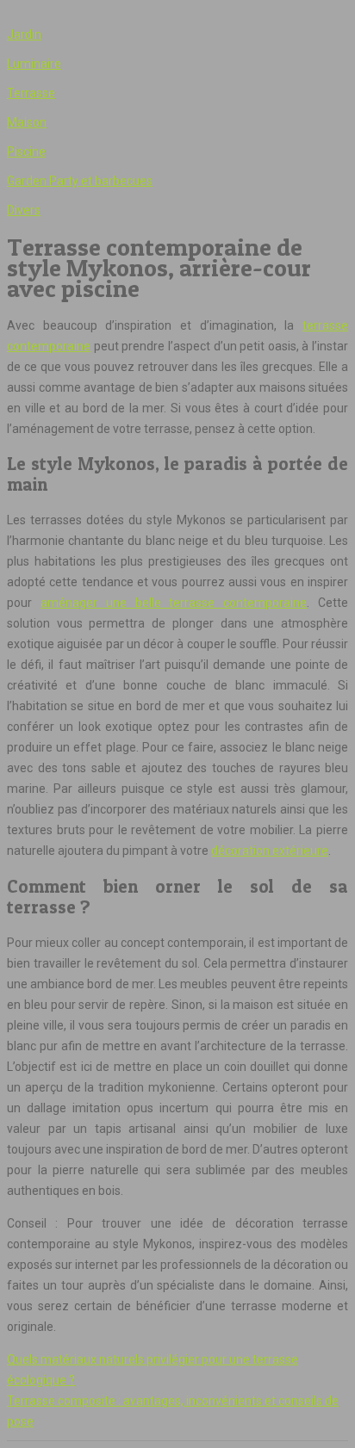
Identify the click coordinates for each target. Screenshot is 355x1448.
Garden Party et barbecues (80, 181)
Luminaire (34, 64)
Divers (23, 210)
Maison (27, 122)
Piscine (26, 151)
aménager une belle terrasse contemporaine (173, 603)
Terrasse (31, 93)
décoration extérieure (269, 850)
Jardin (24, 34)
